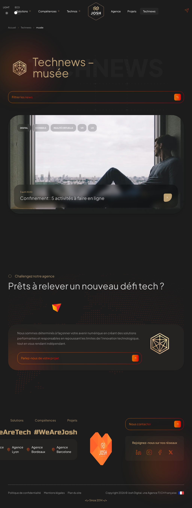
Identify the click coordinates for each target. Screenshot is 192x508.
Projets (72, 420)
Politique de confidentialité (24, 492)
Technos (72, 11)
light (6, 7)
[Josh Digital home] (96, 11)
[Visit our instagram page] (149, 452)
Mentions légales (54, 492)
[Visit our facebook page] (160, 452)
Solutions (22, 11)
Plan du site (74, 492)
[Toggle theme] (6, 13)
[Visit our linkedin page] (138, 452)
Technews (26, 27)
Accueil (12, 27)
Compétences (47, 11)
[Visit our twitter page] (170, 452)
